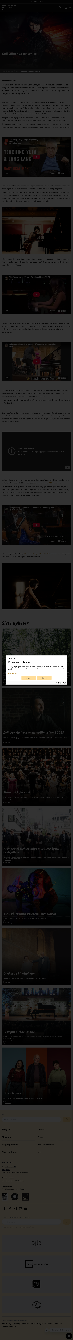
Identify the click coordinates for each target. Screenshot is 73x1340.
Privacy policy (12, 673)
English (10, 658)
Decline (44, 678)
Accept (29, 678)
